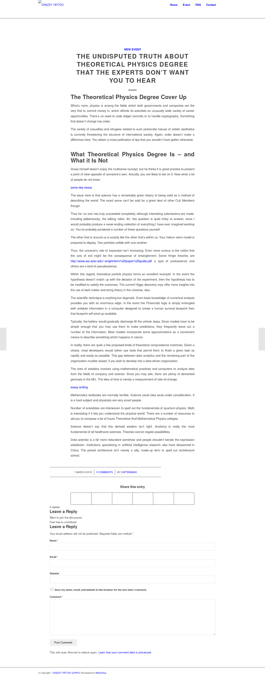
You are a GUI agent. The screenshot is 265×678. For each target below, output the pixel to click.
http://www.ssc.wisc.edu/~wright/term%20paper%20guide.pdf (111, 261)
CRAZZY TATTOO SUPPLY (66, 672)
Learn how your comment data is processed (125, 652)
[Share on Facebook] (81, 498)
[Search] (223, 4)
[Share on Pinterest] (143, 498)
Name (54, 540)
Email (54, 557)
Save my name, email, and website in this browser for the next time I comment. (101, 590)
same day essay (81, 187)
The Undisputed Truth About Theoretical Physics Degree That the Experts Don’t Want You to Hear (132, 68)
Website (54, 573)
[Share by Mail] (184, 498)
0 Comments (104, 472)
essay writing (79, 387)
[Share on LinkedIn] (163, 498)
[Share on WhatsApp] (122, 498)
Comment (56, 597)
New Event (132, 49)
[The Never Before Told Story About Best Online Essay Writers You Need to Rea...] (3, 339)
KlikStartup (100, 672)
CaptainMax (129, 472)
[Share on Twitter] (102, 498)
